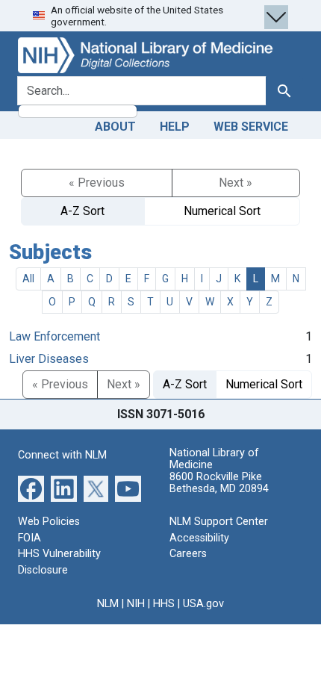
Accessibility (199, 538)
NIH (136, 603)
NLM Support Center (218, 521)
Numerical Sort (222, 211)
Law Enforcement (54, 336)
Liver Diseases (49, 359)
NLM (108, 603)
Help (175, 126)
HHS (164, 603)
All (28, 279)
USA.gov (203, 603)
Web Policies (49, 521)
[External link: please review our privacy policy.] (31, 488)
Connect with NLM (62, 455)
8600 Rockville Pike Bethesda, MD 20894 (219, 482)
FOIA (29, 538)
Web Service (251, 126)
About (115, 126)
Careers (188, 553)
